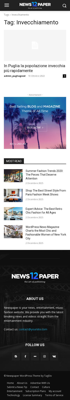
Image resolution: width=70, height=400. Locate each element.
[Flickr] (35, 356)
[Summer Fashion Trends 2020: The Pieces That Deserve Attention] (13, 175)
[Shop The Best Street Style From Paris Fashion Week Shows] (13, 195)
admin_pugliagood (14, 75)
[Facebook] (25, 356)
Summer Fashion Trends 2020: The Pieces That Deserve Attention (44, 174)
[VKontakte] (54, 356)
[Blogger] (16, 356)
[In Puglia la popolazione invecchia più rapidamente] (35, 45)
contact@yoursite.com (33, 329)
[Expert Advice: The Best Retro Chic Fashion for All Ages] (13, 213)
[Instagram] (44, 356)
